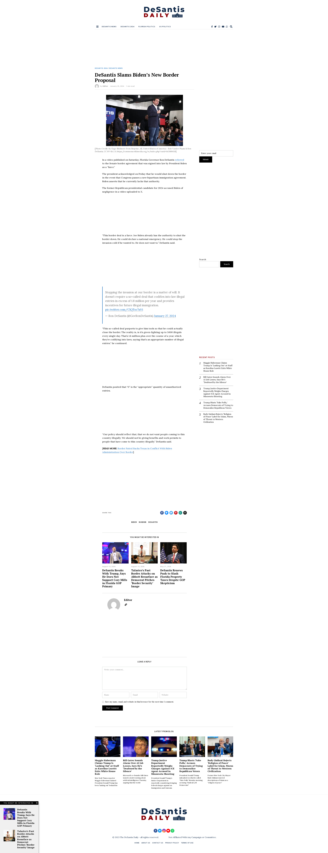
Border (142, 522)
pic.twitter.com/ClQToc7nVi (124, 309)
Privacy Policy (172, 843)
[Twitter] (215, 26)
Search (202, 259)
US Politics (165, 26)
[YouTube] (223, 26)
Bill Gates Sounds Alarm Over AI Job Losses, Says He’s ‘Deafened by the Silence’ (217, 380)
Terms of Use (187, 843)
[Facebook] (212, 26)
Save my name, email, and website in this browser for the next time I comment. (139, 702)
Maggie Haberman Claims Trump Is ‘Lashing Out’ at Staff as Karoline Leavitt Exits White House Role (217, 366)
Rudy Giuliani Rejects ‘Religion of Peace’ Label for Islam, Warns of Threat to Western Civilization (218, 418)
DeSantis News (109, 26)
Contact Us (157, 843)
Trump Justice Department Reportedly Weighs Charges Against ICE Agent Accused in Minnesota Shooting (217, 392)
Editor (105, 86)
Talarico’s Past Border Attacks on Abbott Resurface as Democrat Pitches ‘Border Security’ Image (144, 578)
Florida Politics (146, 26)
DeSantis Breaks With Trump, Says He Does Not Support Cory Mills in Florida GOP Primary (114, 578)
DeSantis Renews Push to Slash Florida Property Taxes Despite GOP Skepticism (172, 576)
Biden (134, 522)
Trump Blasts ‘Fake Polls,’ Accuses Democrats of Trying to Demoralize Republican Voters (218, 405)
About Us (145, 843)
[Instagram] (219, 26)
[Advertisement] (164, 48)
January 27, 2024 (165, 316)
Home (137, 843)
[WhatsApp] (226, 26)
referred (179, 159)
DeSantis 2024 (127, 26)
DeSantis (153, 522)
